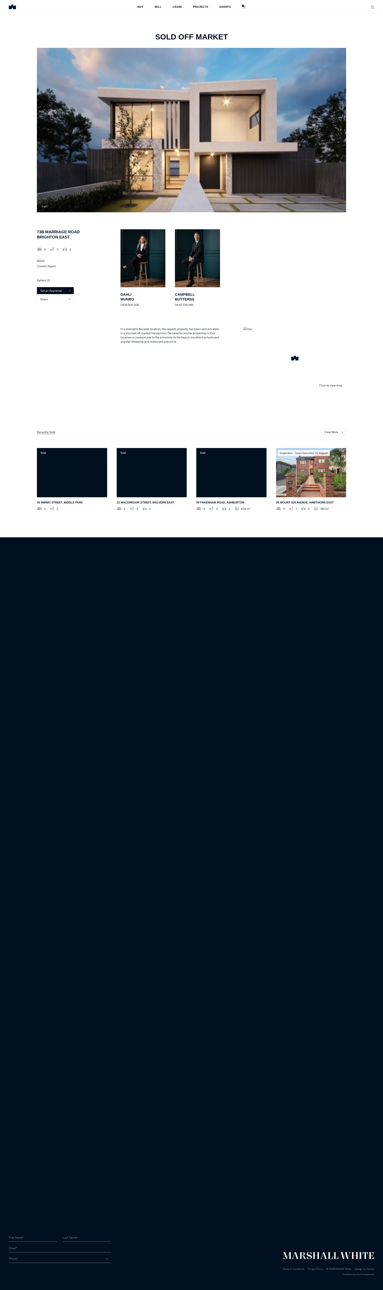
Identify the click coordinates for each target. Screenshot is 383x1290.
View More (331, 432)
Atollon (370, 1268)
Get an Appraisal (51, 290)
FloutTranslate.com (365, 1274)
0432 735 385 (184, 304)
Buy (140, 6)
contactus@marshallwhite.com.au (30, 1274)
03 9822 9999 (18, 1269)
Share (44, 299)
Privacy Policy (315, 1268)
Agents (225, 6)
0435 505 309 (129, 304)
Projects (200, 6)
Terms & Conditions (293, 1268)
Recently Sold (46, 432)
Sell (158, 6)
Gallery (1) (43, 280)
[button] (294, 359)
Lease (177, 6)
